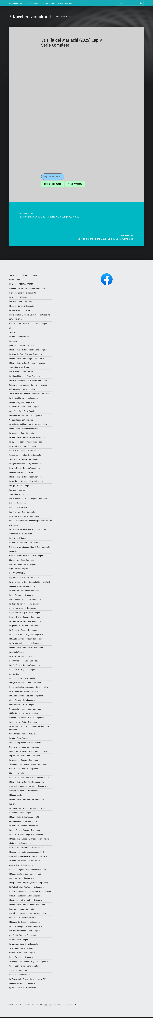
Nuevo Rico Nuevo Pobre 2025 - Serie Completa (28, 786)
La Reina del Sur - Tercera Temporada (24, 591)
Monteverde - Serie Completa (21, 560)
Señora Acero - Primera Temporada (23, 459)
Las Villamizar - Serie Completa (22, 512)
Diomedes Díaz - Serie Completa (22, 293)
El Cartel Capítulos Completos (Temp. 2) (25, 874)
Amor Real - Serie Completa (20, 534)
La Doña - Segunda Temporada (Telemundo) (27, 870)
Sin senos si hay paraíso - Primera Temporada (28, 764)
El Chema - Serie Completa (20, 843)
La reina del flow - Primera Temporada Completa (29, 778)
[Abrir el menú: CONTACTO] (74, 3)
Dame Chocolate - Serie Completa (23, 608)
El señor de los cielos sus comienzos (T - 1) (26, 852)
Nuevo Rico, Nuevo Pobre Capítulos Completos (28, 856)
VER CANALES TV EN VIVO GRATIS (22, 734)
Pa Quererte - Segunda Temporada (23, 670)
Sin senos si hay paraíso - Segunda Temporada (28, 961)
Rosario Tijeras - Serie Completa (22, 446)
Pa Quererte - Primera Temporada (23, 630)
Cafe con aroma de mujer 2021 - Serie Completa (28, 324)
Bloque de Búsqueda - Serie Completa (25, 896)
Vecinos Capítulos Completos (21, 420)
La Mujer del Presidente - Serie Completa (26, 848)
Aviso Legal (13, 525)
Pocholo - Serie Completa (19, 975)
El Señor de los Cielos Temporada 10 (24, 817)
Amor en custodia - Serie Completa (23, 791)
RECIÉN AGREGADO (17, 573)
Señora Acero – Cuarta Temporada (23, 918)
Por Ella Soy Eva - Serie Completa (23, 678)
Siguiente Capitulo (52, 176)
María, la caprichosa (17, 773)
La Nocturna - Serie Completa (21, 433)
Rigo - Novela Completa (19, 569)
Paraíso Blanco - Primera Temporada (24, 665)
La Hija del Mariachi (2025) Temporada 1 (25, 464)
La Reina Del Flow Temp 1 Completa (23, 826)
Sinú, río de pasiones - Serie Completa (25, 743)
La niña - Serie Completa (19, 738)
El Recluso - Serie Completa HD (22, 983)
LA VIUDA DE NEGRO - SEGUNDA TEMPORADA (27, 529)
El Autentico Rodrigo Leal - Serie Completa (26, 900)
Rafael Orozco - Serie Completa (22, 957)
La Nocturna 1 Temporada (20, 297)
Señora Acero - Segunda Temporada (24, 747)
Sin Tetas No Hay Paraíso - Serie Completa (26, 887)
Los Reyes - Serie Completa (20, 302)
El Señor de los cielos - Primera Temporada (27, 905)
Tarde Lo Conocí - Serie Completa (23, 275)
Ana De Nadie (14, 674)
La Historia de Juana (17, 538)
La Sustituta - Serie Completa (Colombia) (26, 481)
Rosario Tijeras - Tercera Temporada (24, 516)
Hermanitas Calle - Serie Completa (23, 661)
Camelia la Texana (16, 652)
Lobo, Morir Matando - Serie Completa (25, 683)
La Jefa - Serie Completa (19, 337)
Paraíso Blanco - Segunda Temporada (24, 830)
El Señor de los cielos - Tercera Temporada (26, 477)
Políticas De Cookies (17, 503)
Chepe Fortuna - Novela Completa (23, 700)
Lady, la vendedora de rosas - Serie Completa (28, 751)
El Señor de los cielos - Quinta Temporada (26, 782)
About (11, 328)
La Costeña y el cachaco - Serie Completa (26, 643)
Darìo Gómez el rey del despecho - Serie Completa (30, 891)
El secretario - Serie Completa (21, 306)
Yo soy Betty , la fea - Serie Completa (24, 966)
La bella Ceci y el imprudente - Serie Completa (28, 424)
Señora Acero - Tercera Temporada (23, 769)
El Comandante (15, 795)
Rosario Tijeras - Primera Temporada (24, 468)
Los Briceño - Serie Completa (21, 372)
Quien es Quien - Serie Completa (22, 988)
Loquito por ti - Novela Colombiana (23, 429)
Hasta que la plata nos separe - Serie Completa (28, 687)
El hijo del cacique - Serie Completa (23, 713)
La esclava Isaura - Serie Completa (23, 691)
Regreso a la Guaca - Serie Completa (24, 577)
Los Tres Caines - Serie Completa (22, 564)
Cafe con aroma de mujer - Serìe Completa (26, 556)
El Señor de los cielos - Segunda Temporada (27, 359)
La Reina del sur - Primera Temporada (25, 621)
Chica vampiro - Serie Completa (22, 389)
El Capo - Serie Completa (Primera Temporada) (28, 883)
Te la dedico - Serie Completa (21, 948)
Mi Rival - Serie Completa (19, 310)
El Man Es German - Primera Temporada (25, 639)
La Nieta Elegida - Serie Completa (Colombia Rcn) (29, 582)
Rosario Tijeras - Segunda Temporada (24, 617)
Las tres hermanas (17, 490)
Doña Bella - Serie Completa (20, 813)
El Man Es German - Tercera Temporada (25, 415)
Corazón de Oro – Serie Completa (23, 411)
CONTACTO (69, 3)
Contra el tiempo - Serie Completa (23, 821)
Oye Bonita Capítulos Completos (22, 935)
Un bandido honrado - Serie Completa (25, 709)
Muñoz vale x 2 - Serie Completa (22, 705)
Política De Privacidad (18, 507)
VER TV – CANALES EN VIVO (53, 3)
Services (12, 332)
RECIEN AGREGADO (32, 3)
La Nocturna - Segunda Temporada (23, 760)
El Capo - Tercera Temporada (21, 486)
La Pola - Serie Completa (19, 940)
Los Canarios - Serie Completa (21, 878)
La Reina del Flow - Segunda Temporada (25, 354)
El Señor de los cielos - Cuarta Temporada (26, 799)
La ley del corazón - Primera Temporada (25, 442)
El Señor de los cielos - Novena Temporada (27, 437)
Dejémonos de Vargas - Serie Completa (25, 613)
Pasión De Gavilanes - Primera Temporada (26, 718)
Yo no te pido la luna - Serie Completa (24, 861)
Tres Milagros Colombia (19, 494)
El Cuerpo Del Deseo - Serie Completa (24, 922)
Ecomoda (13, 551)
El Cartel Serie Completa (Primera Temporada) (28, 381)
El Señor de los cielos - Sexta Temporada (26, 648)
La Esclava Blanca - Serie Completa (23, 398)
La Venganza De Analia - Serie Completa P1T (27, 808)
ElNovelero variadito (28, 16)
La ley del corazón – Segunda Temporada (26, 634)
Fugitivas (12, 804)
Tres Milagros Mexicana (19, 367)
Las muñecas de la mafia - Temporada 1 (25, 599)
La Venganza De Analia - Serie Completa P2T (27, 979)
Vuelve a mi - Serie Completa (21, 472)
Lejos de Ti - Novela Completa (21, 909)
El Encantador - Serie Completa (22, 586)
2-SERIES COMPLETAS (18, 970)
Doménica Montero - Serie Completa (24, 407)
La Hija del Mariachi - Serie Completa (24, 376)
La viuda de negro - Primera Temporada (25, 926)
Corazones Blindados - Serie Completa (25, 455)
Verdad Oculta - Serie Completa (22, 953)
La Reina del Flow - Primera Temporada (25, 543)
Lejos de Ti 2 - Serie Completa (21, 345)
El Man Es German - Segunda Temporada (26, 696)
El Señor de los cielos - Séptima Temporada (27, 363)
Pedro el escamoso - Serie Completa (24, 451)
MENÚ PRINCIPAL (15, 3)
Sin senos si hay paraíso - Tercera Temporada (28, 385)
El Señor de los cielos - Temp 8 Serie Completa (28, 350)
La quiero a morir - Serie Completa (23, 626)
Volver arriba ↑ (70, 1005)
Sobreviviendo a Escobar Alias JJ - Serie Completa (29, 547)
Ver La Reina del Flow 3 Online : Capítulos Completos (30, 521)
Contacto (13, 341)
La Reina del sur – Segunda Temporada (25, 604)
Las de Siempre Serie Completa (22, 595)
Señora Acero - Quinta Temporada (23, 722)
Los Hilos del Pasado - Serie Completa (24, 931)
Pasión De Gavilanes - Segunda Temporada (27, 288)
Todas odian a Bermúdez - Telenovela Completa (29, 394)
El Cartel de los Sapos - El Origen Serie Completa (29, 839)
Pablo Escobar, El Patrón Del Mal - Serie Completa (29, 315)
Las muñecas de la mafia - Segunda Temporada (28, 499)
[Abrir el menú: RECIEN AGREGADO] (39, 3)
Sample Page (14, 280)
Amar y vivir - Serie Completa (21, 865)
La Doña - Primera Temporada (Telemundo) (27, 834)
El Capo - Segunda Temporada (21, 402)
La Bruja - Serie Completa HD (21, 656)
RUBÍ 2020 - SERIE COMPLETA (21, 284)
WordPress (59, 1005)
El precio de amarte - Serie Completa (24, 756)
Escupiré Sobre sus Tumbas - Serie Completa (27, 913)
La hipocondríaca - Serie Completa (23, 944)
